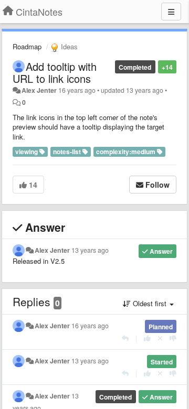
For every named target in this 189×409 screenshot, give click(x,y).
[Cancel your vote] (160, 338)
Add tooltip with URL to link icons (55, 72)
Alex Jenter (39, 90)
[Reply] (125, 338)
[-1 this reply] (173, 338)
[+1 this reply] (147, 338)
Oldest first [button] (150, 303)
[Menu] (171, 11)
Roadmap (27, 46)
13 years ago (90, 250)
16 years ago (90, 325)
